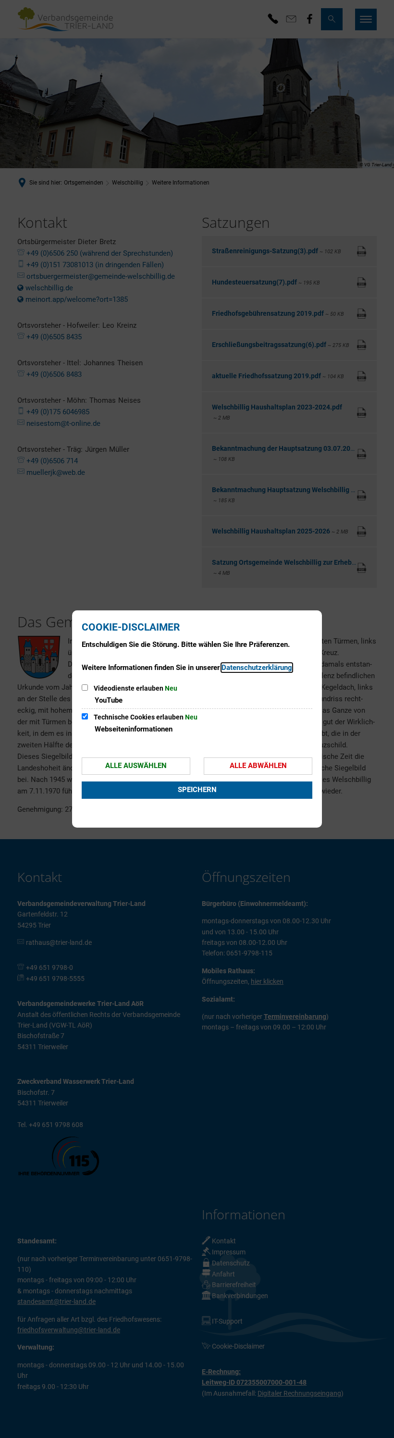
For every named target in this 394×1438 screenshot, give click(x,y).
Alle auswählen (136, 765)
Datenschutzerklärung (257, 667)
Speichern (197, 789)
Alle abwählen (258, 765)
